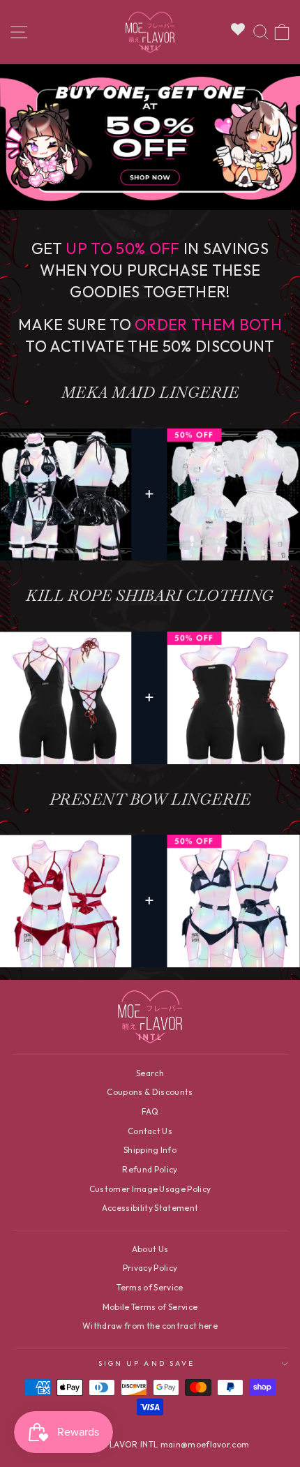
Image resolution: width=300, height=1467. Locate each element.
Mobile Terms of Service (150, 1307)
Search (150, 1073)
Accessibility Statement (150, 1207)
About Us (150, 1249)
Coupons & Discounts (150, 1092)
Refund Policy (149, 1169)
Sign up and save (146, 1363)
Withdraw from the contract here (150, 1325)
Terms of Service (150, 1287)
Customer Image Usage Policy (150, 1189)
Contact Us (150, 1131)
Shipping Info (150, 1150)
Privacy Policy (150, 1268)
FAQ (150, 1111)
